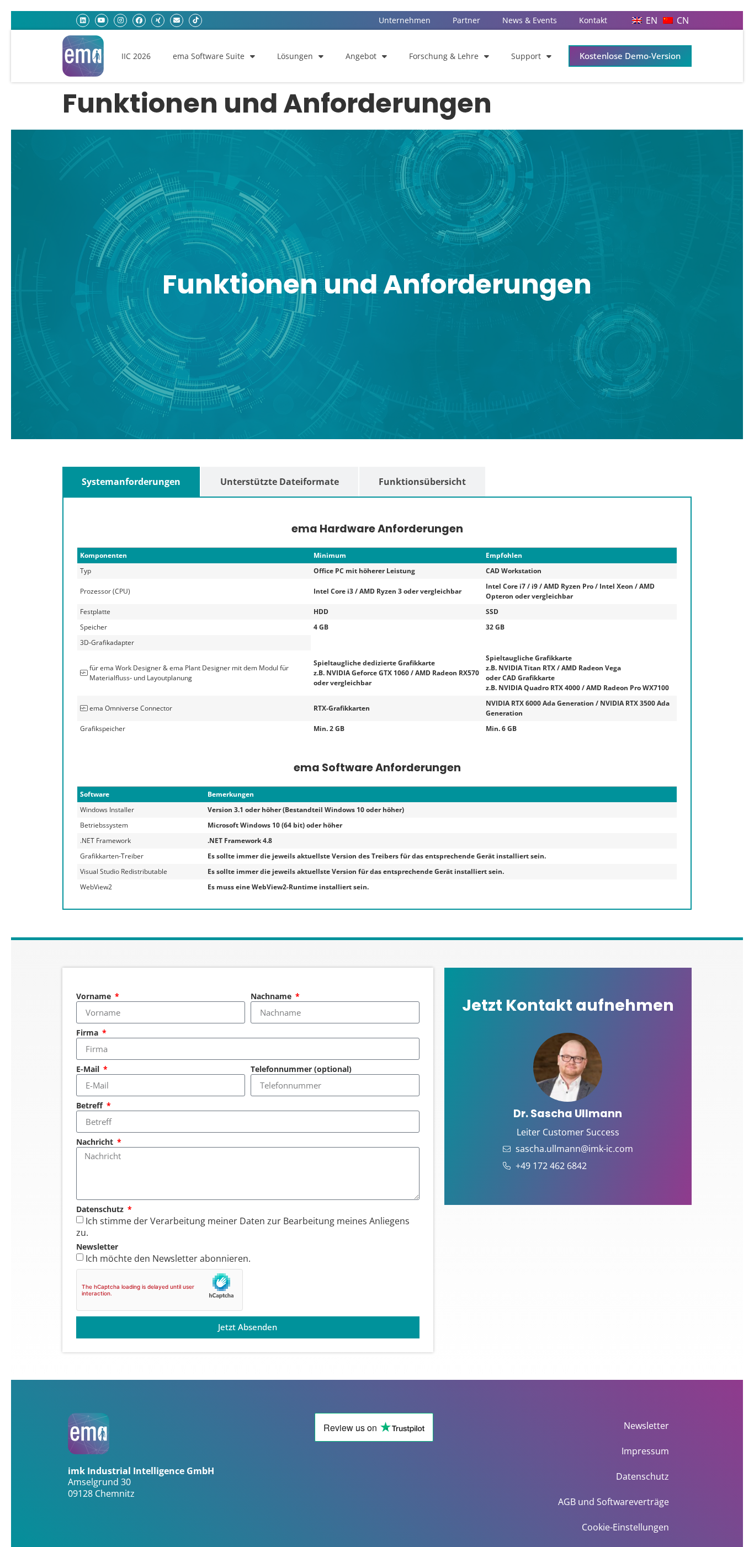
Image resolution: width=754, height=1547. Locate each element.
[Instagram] (120, 20)
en (651, 20)
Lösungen (295, 56)
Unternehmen (405, 20)
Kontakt (593, 20)
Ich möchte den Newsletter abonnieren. (168, 1258)
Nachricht (95, 1142)
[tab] (131, 482)
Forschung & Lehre (444, 56)
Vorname (94, 997)
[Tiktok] (195, 20)
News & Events (529, 20)
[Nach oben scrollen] (726, 1520)
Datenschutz (101, 1209)
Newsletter (97, 1247)
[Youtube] (101, 20)
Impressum (645, 1451)
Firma (88, 1033)
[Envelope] (176, 20)
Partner (466, 20)
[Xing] (157, 20)
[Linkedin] (82, 20)
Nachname (272, 997)
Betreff (90, 1106)
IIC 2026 (136, 56)
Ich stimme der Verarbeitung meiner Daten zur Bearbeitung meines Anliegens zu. (243, 1227)
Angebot (361, 56)
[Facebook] (139, 20)
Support (526, 56)
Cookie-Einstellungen (625, 1527)
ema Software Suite (209, 56)
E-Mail (89, 1069)
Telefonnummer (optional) (301, 1069)
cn (683, 20)
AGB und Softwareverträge (613, 1502)
